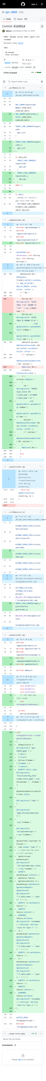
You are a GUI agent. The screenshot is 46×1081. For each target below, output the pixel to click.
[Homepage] (23, 4)
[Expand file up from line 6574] (8, 479)
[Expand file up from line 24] (7, 639)
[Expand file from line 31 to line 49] (7, 679)
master (7, 63)
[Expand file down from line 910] (7, 460)
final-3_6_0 (26, 64)
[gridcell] (23, 94)
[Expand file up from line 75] (7, 578)
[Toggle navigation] (4, 4)
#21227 (20, 43)
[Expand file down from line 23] (7, 575)
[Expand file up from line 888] (7, 267)
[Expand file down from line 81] (7, 628)
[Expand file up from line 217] (7, 720)
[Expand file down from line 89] (7, 213)
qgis (7, 12)
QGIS (14, 12)
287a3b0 (15, 67)
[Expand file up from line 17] (7, 518)
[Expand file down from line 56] (7, 716)
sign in (20, 1059)
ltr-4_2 (28, 60)
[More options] (41, 88)
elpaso (9, 31)
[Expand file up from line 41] (7, 224)
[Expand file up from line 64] (7, 94)
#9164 (15, 63)
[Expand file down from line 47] (7, 264)
